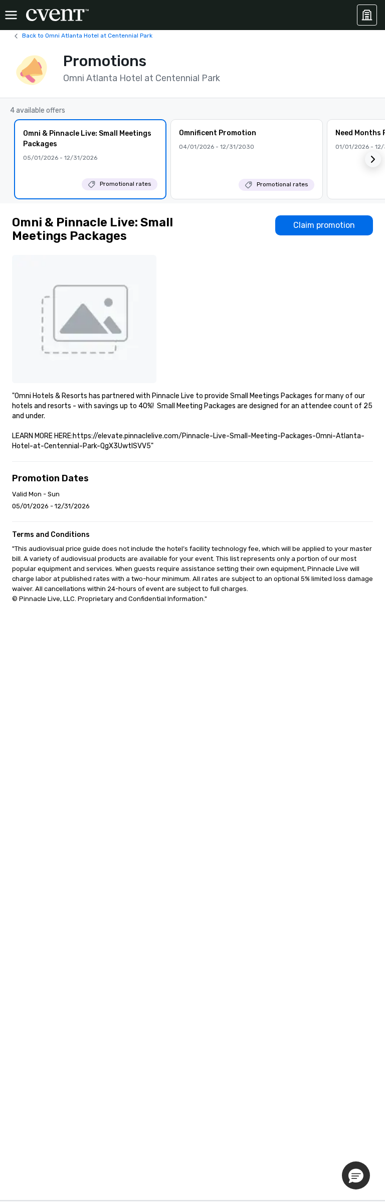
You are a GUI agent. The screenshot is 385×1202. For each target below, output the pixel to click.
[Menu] (11, 15)
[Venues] (367, 15)
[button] (373, 159)
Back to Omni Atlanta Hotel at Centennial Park (87, 35)
